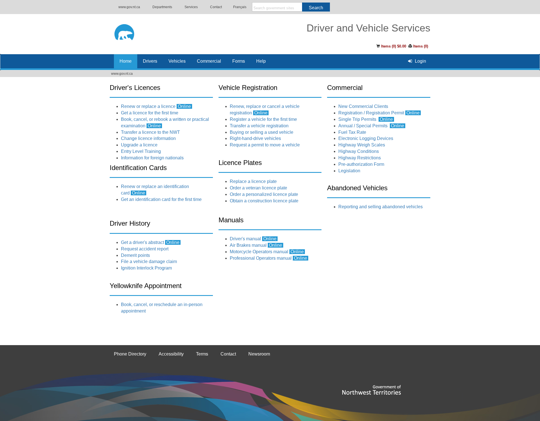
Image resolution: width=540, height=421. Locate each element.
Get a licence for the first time (149, 112)
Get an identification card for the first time (161, 199)
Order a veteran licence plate (258, 187)
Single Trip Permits (357, 119)
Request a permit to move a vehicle (265, 144)
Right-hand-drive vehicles (255, 138)
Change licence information (148, 138)
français (239, 7)
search (316, 7)
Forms (238, 61)
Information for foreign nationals (152, 157)
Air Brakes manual (248, 245)
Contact (216, 7)
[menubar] (417, 61)
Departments (162, 7)
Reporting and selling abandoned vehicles (380, 206)
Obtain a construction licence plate (264, 200)
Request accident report (144, 248)
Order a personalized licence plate (264, 194)
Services (191, 7)
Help (261, 61)
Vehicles (177, 61)
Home (126, 61)
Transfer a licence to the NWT (150, 132)
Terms (202, 354)
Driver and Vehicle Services (368, 28)
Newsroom (259, 354)
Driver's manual (245, 238)
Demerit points (135, 255)
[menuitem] (417, 61)
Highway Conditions (358, 151)
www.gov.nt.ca (129, 7)
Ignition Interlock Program (146, 268)
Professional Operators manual (261, 258)
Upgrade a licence (139, 144)
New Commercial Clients (363, 106)
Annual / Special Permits (363, 125)
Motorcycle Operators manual (259, 251)
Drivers (150, 61)
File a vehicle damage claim (149, 261)
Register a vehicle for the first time (263, 119)
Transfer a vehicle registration (259, 125)
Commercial (209, 61)
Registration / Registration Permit (379, 112)
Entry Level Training (141, 151)
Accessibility (171, 354)
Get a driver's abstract (142, 242)
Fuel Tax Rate (352, 132)
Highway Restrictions (359, 157)
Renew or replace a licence (148, 106)
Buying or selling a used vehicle (261, 132)
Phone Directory (130, 354)
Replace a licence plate (253, 181)
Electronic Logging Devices (365, 138)
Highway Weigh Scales (361, 144)
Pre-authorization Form (361, 164)
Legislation (349, 170)
